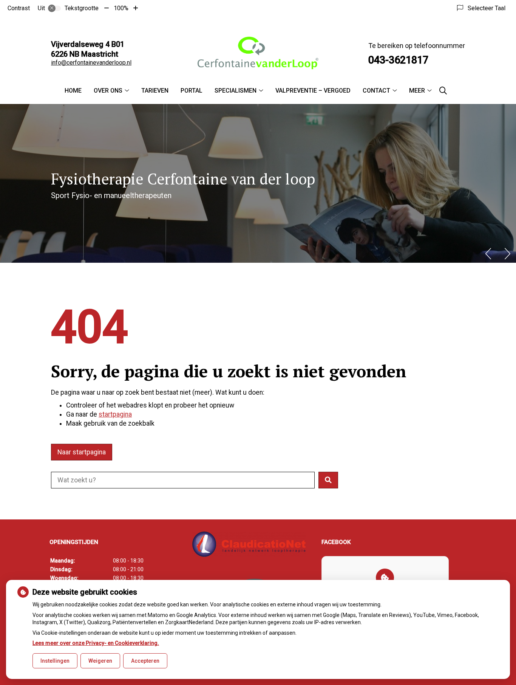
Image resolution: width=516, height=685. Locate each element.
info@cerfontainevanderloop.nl (91, 62)
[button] (328, 480)
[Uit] (54, 8)
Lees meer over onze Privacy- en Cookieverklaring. (95, 643)
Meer (417, 90)
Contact (376, 90)
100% (121, 8)
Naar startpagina (81, 452)
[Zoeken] (443, 90)
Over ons (108, 90)
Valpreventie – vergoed (313, 90)
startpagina (115, 414)
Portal (191, 90)
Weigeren (100, 661)
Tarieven (154, 90)
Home (73, 90)
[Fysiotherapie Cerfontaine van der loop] (258, 52)
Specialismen (235, 90)
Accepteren (145, 661)
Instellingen (55, 661)
